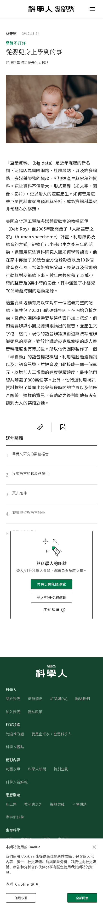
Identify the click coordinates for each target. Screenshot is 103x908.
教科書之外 (33, 804)
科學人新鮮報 (17, 781)
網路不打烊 (16, 42)
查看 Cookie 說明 (22, 884)
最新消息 (35, 698)
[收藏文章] (63, 427)
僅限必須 (21, 898)
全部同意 (82, 898)
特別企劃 (61, 768)
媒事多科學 (15, 816)
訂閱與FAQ (59, 698)
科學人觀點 (15, 746)
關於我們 (13, 698)
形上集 (11, 804)
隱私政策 (35, 711)
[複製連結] (40, 427)
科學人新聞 (37, 768)
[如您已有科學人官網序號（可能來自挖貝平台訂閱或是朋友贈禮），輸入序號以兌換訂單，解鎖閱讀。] (63, 610)
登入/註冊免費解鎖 (51, 598)
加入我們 (13, 711)
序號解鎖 (51, 609)
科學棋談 (79, 804)
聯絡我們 (82, 698)
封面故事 (13, 768)
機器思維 (57, 804)
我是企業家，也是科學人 (52, 733)
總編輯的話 (15, 733)
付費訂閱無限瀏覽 (51, 584)
